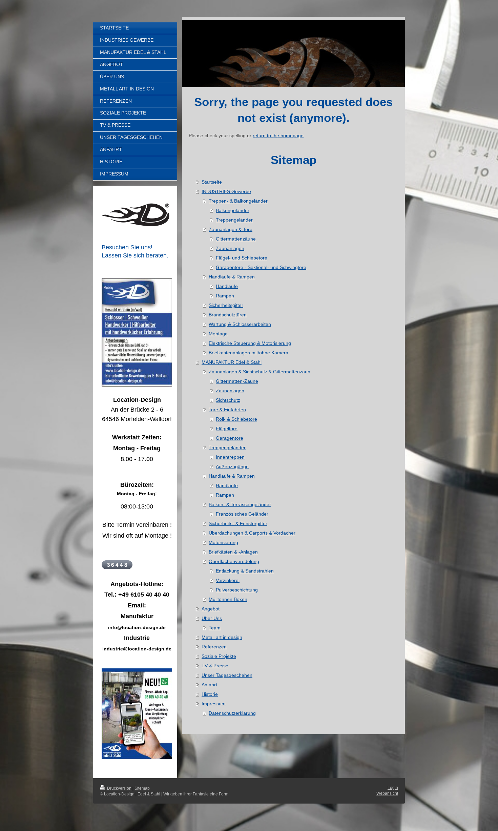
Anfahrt (209, 684)
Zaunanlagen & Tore (230, 229)
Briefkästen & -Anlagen (233, 552)
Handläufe (227, 286)
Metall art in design (222, 637)
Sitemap (142, 788)
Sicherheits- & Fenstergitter (238, 523)
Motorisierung (223, 542)
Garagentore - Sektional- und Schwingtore (261, 267)
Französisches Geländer (242, 514)
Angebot (211, 608)
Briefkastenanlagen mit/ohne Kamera (248, 352)
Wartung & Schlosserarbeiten (240, 324)
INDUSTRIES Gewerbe (226, 191)
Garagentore (229, 438)
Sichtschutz (228, 400)
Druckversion (119, 788)
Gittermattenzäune (236, 239)
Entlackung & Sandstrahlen (245, 571)
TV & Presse (215, 665)
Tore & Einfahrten (227, 409)
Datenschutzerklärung (232, 713)
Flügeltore (226, 428)
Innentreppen (230, 457)
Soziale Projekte (219, 656)
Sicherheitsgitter (226, 305)
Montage (218, 333)
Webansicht (387, 793)
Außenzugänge (232, 466)
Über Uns (212, 618)
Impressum (214, 703)
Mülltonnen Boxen (228, 599)
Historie (210, 694)
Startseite (212, 182)
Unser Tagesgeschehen (227, 675)
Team (215, 627)
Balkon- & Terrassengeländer (240, 504)
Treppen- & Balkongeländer (238, 201)
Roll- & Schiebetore (236, 419)
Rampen (225, 295)
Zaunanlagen (230, 248)
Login (393, 787)
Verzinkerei (228, 580)
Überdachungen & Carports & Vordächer (252, 533)
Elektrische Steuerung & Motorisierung (250, 343)
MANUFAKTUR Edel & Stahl (232, 362)
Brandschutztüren (228, 314)
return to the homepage (278, 135)
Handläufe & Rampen (232, 276)
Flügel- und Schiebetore (241, 258)
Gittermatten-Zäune (237, 381)
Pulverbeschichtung (237, 590)
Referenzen (214, 646)
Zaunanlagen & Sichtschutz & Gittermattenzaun (259, 371)
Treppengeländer (234, 220)
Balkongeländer (232, 210)
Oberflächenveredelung (234, 561)
